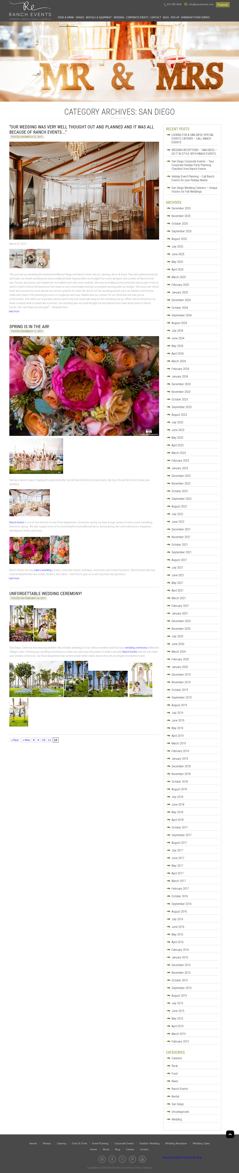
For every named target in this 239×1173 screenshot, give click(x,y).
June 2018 (178, 804)
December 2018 (181, 766)
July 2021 (177, 567)
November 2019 (181, 682)
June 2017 (178, 858)
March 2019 (179, 743)
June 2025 (178, 254)
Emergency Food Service (195, 17)
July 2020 (177, 636)
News (175, 1081)
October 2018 (180, 781)
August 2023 (179, 414)
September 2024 (182, 315)
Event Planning (68, 23)
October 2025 (180, 223)
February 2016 (180, 950)
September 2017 (182, 835)
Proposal (223, 4)
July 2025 (177, 246)
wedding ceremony (136, 647)
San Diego (178, 1104)
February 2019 (180, 751)
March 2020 (179, 651)
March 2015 (179, 1034)
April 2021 (178, 590)
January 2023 (180, 468)
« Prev (26, 740)
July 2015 (177, 1003)
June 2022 (178, 521)
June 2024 (178, 338)
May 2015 (177, 1018)
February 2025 (180, 285)
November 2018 (181, 774)
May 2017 (177, 865)
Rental (175, 1096)
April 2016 (178, 942)
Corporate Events (137, 17)
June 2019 (178, 720)
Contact (155, 17)
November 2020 (181, 628)
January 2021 (180, 613)
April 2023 (178, 445)
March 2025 (179, 277)
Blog (166, 17)
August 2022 (179, 506)
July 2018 (177, 797)
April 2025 (178, 269)
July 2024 (177, 330)
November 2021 (181, 537)
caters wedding (42, 570)
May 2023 (177, 437)
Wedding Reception (176, 1143)
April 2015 (178, 1026)
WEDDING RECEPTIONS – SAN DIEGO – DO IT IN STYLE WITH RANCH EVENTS (194, 151)
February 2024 (180, 369)
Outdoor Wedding (149, 1143)
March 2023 (179, 453)
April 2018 (178, 820)
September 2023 (182, 407)
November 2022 (181, 483)
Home (93, 1149)
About (106, 1149)
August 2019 (179, 705)
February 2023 (180, 460)
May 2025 (177, 262)
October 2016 (180, 896)
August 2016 (179, 911)
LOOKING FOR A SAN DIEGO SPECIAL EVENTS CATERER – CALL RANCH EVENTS (193, 138)
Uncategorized (180, 1112)
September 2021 (182, 552)
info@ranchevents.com (201, 4)
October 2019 (180, 690)
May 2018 (177, 812)
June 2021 (178, 575)
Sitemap (147, 1167)
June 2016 (178, 927)
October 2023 (180, 399)
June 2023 (178, 430)
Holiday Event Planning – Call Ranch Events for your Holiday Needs (193, 178)
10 (43, 740)
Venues (80, 17)
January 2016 (180, 957)
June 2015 (178, 1011)
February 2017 (180, 888)
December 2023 (181, 384)
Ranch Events (30, 10)
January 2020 (180, 667)
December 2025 (181, 208)
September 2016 (182, 904)
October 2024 (180, 307)
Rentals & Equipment (99, 17)
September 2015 (182, 988)
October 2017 (180, 827)
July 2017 (177, 850)
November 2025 (181, 216)
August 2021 (179, 560)
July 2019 (177, 713)
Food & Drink (66, 17)
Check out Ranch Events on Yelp (182, 1157)
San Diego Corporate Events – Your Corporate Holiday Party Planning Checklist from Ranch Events (193, 165)
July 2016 (177, 919)
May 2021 (177, 583)
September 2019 (182, 697)
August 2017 (179, 843)
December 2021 (181, 529)
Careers (144, 1149)
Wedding (119, 17)
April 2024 (178, 353)
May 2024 (177, 346)
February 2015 (180, 1041)
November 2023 (181, 392)
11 (49, 740)
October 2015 (180, 980)
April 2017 (178, 873)
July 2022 (177, 514)
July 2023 (177, 422)
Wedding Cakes (201, 1143)
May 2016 (177, 934)
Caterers (177, 1058)
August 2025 (179, 239)
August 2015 (179, 995)
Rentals (47, 1143)
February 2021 (180, 606)
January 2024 (180, 376)
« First (15, 740)
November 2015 (181, 972)
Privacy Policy (135, 1167)
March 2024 (179, 361)
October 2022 (180, 491)
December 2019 (181, 674)
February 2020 (180, 659)
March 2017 (179, 881)
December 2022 (181, 476)
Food (175, 1073)
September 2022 (182, 499)
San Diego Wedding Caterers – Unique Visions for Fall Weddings (194, 189)
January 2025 (180, 292)
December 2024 (181, 300)
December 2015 (181, 965)
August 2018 (179, 789)
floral (175, 1066)
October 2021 (180, 544)
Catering (61, 1143)
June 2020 (178, 644)
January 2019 (180, 758)
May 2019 (177, 728)
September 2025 (182, 231)
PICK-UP (175, 17)
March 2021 (179, 598)
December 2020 (181, 621)
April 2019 (178, 736)
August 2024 (179, 323)
